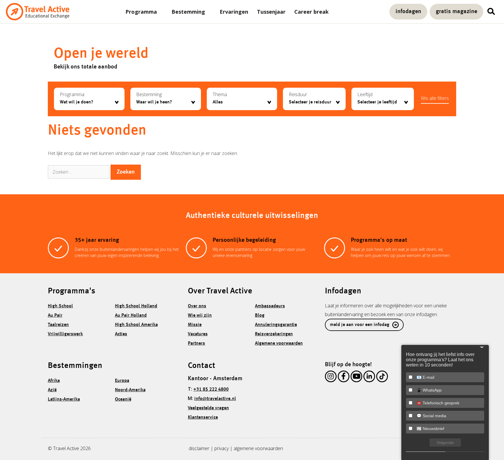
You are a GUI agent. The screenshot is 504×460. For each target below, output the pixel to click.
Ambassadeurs (270, 306)
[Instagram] (331, 377)
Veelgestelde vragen (208, 408)
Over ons (197, 306)
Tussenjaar (271, 11)
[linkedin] (369, 377)
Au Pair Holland (131, 315)
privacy (221, 448)
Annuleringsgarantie (276, 324)
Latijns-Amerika (64, 399)
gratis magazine (456, 12)
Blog (260, 315)
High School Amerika (136, 324)
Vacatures (198, 334)
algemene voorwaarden (258, 448)
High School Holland (136, 306)
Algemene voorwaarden (279, 343)
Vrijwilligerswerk (65, 334)
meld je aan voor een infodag (359, 324)
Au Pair (55, 315)
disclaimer (199, 448)
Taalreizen (58, 324)
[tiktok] (382, 377)
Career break (311, 11)
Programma (141, 11)
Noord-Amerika (130, 390)
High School (60, 306)
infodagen (408, 12)
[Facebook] (343, 377)
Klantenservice (203, 417)
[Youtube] (356, 377)
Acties (121, 334)
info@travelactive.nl (215, 398)
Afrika (54, 380)
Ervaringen (234, 11)
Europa (122, 380)
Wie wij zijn (200, 315)
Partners (196, 343)
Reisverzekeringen (274, 334)
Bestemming (188, 11)
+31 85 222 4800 (211, 389)
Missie (195, 324)
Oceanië (123, 399)
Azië (52, 390)
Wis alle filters (435, 98)
